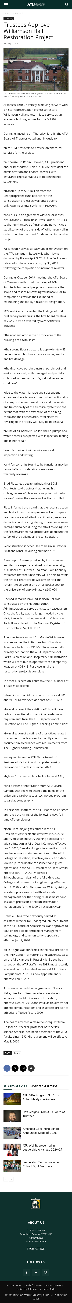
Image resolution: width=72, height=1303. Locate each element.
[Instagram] (45, 1272)
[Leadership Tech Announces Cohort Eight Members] (12, 1166)
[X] (15, 1068)
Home (6, 13)
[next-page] (11, 1179)
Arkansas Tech (47, 1289)
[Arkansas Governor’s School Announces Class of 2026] (12, 1133)
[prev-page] (5, 1179)
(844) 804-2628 (36, 1237)
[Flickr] (36, 1272)
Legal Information (33, 1285)
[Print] (31, 1068)
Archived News (13, 1285)
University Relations (27, 1289)
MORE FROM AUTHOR (43, 1086)
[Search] (67, 4)
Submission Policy (54, 1285)
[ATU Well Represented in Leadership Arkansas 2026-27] (12, 1150)
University (18, 13)
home (17, 1053)
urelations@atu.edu (36, 1241)
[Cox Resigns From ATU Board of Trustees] (12, 1116)
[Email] (23, 1068)
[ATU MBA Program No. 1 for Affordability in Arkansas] (12, 1099)
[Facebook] (6, 1068)
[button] (6, 4)
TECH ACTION (36, 1249)
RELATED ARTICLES (15, 1086)
